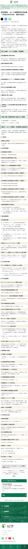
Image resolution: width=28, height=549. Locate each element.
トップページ (8, 5)
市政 (13, 5)
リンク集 (5, 532)
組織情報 (6, 511)
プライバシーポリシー (7, 530)
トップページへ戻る (20, 500)
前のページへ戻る (9, 500)
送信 (14, 476)
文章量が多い (16, 473)
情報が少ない (8, 473)
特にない (5, 472)
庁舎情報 (6, 506)
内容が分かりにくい (13, 472)
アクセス (6, 516)
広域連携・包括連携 (19, 5)
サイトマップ (5, 534)
